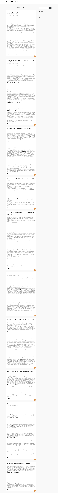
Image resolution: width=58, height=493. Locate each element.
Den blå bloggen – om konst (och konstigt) (12, 2)
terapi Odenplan (10, 278)
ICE (10, 414)
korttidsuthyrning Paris (23, 151)
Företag (12, 54)
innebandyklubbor (17, 198)
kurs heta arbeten (14, 222)
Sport (14, 123)
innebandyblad (32, 189)
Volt (7, 331)
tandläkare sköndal (13, 483)
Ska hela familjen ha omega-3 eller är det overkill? (20, 371)
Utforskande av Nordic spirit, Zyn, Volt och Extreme (20, 319)
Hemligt (11, 173)
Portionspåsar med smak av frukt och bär (18, 404)
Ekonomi (9, 54)
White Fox (20, 359)
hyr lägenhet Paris (30, 136)
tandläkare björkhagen (25, 479)
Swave (12, 425)
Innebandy (11, 123)
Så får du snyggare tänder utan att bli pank (18, 463)
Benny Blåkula (16, 15)
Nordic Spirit (8, 448)
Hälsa (14, 54)
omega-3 (13, 386)
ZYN (7, 433)
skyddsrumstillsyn (18, 289)
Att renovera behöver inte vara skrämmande (18, 274)
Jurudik (16, 54)
